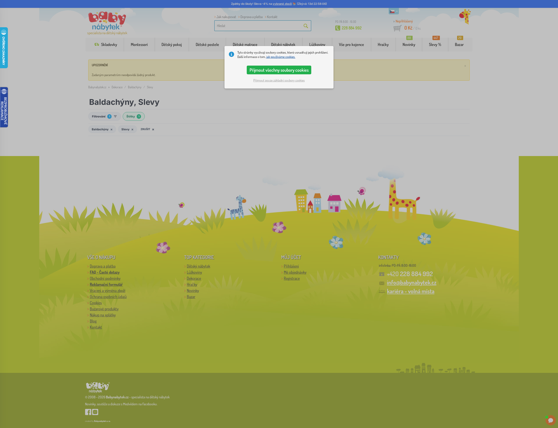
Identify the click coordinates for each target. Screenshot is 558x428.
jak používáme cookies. (280, 57)
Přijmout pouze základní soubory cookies (279, 80)
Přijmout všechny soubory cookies (279, 70)
